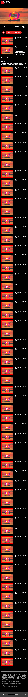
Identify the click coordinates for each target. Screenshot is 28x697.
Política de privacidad (11, 685)
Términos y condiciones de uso (9, 686)
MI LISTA (24, 694)
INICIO (2, 694)
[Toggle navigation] (26, 2)
